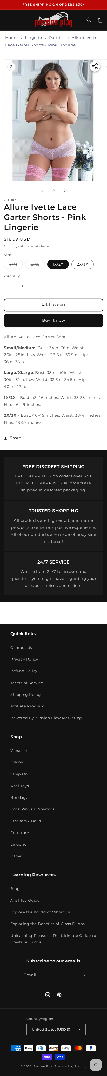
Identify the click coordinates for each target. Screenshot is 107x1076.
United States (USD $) (51, 1029)
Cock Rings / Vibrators (32, 809)
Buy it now (53, 320)
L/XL (38, 265)
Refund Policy (24, 671)
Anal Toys (19, 785)
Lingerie (33, 37)
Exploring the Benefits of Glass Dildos (47, 923)
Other (16, 856)
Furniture (19, 832)
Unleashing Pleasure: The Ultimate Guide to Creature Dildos (53, 939)
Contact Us (21, 647)
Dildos (16, 762)
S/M (16, 265)
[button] (6, 20)
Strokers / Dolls (25, 820)
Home (11, 37)
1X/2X (58, 264)
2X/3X (82, 264)
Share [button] (15, 437)
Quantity (12, 276)
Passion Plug (43, 1066)
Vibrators (19, 750)
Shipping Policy (25, 694)
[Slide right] (65, 190)
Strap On (19, 774)
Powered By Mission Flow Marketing (46, 718)
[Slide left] (42, 190)
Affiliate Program (27, 706)
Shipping (11, 246)
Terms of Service (26, 683)
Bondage (19, 797)
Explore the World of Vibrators (40, 912)
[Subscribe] (83, 975)
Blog (15, 888)
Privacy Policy (24, 659)
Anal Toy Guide (24, 900)
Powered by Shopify (70, 1066)
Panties (57, 37)
